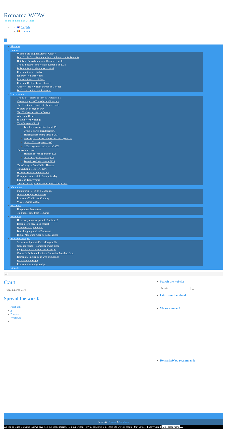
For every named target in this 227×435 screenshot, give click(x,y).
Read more (173, 427)
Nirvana (112, 422)
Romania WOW (24, 15)
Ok (164, 427)
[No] (181, 427)
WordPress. (124, 422)
